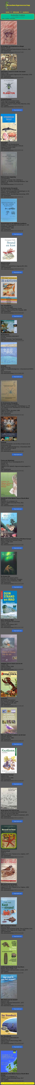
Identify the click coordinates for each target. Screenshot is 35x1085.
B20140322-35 (18, 231)
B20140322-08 (18, 150)
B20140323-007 (19, 1043)
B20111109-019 (19, 741)
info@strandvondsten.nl (30, 1083)
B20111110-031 (18, 77)
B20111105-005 (19, 505)
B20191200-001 (19, 451)
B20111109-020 (19, 780)
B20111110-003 (18, 857)
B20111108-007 (19, 669)
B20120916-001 (19, 1005)
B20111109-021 (19, 818)
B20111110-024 (18, 890)
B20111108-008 (19, 706)
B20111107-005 (19, 52)
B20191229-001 (19, 470)
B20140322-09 (18, 184)
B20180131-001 (19, 415)
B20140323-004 (19, 313)
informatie (16, 12)
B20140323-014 (19, 340)
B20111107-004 (19, 583)
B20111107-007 (19, 627)
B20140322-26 (18, 197)
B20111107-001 (19, 544)
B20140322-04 (18, 106)
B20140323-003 (19, 269)
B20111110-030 (18, 973)
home (7, 12)
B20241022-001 (19, 1081)
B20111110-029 (18, 933)
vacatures (26, 12)
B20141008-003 (19, 373)
